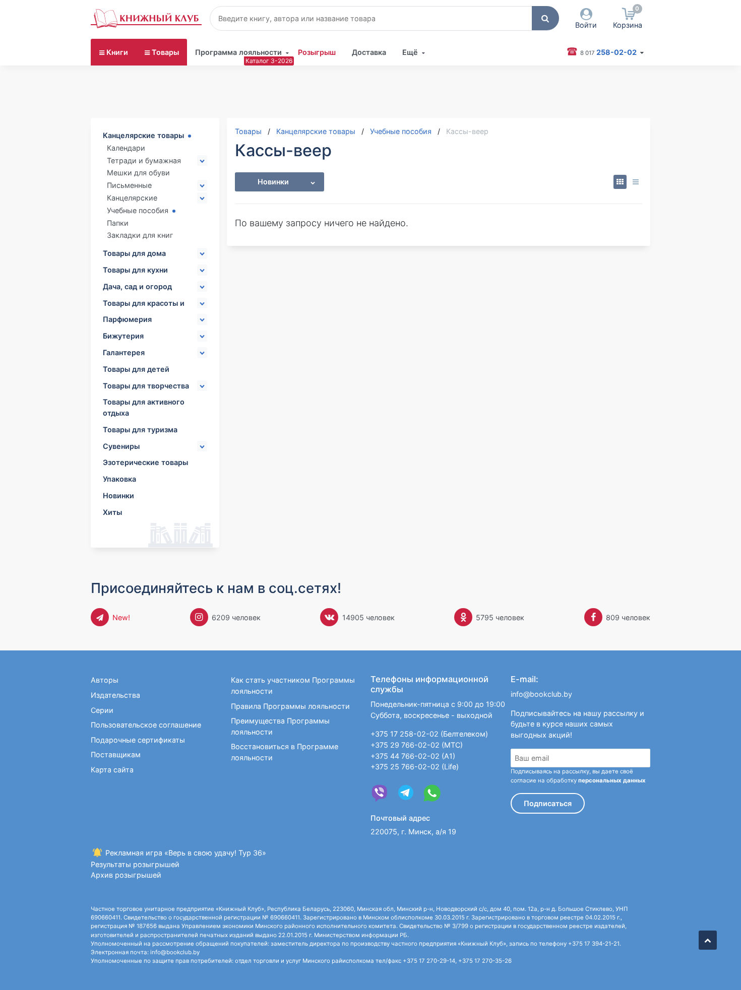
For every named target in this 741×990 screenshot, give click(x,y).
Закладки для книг (140, 235)
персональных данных (612, 780)
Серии (102, 710)
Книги (117, 52)
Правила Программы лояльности (290, 706)
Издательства (115, 695)
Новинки (118, 495)
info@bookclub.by (541, 694)
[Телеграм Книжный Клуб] (406, 793)
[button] (545, 18)
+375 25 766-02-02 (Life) (415, 766)
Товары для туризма (140, 429)
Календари (126, 148)
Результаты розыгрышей (135, 864)
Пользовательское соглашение (146, 724)
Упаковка (119, 479)
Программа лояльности (238, 52)
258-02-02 (609, 52)
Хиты (112, 512)
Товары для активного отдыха (143, 407)
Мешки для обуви (138, 172)
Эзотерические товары (145, 462)
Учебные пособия (137, 210)
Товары (165, 52)
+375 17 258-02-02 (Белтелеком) (429, 734)
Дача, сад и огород (137, 286)
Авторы (104, 680)
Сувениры (121, 446)
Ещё (410, 52)
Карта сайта (112, 769)
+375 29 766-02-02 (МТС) (417, 745)
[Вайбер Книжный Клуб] (380, 793)
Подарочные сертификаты (138, 740)
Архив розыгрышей (126, 875)
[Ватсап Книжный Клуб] (432, 793)
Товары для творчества (146, 385)
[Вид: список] (635, 182)
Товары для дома (134, 253)
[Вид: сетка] (620, 182)
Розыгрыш (317, 52)
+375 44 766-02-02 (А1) (413, 756)
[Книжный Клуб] (146, 18)
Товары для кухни (135, 270)
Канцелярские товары (143, 135)
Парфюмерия (127, 319)
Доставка (369, 52)
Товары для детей (136, 369)
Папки (118, 223)
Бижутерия (123, 336)
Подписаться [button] (548, 803)
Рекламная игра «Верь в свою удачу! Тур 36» (184, 852)
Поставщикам (116, 754)
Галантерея (124, 352)
